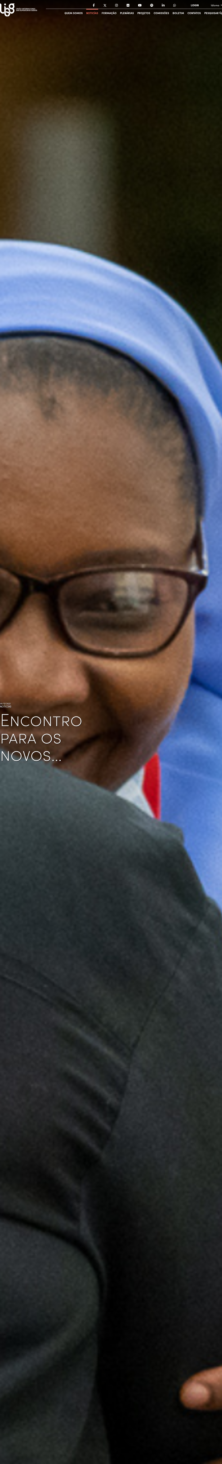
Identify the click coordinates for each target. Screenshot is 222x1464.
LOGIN (195, 5)
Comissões (161, 13)
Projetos (143, 13)
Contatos (194, 13)
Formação (109, 13)
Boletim (178, 13)
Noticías (92, 13)
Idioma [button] (215, 5)
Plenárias (127, 13)
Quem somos (74, 13)
